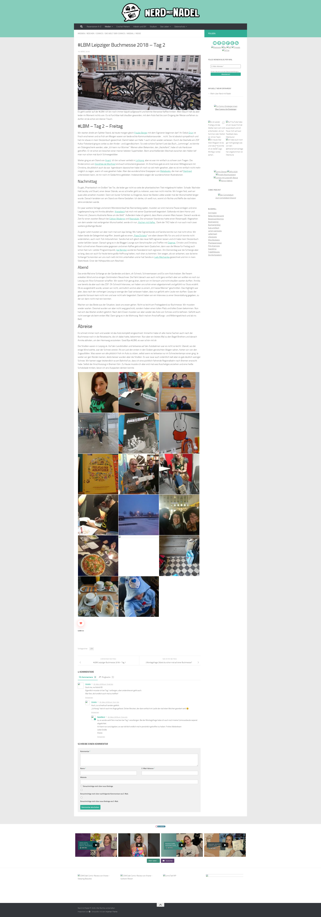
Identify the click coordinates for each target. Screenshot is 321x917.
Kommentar (85, 751)
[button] (98, 392)
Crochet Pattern (123, 26)
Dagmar (171, 242)
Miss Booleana (214, 240)
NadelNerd (101, 717)
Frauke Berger (140, 132)
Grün (190, 132)
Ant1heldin (212, 213)
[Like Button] (81, 623)
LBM (91, 649)
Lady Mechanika (162, 257)
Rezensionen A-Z (94, 26)
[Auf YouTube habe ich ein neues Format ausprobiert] (234, 129)
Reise (138, 33)
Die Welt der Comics (115, 33)
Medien (108, 26)
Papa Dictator (140, 235)
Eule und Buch (213, 228)
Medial (130, 33)
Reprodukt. (134, 218)
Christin (88, 684)
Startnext (187, 171)
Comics (99, 33)
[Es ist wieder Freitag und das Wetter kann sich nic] (216, 129)
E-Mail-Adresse (148, 768)
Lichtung (140, 160)
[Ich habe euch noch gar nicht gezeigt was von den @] (234, 147)
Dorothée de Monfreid (105, 164)
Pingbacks (107, 677)
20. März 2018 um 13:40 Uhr (103, 684)
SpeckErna (212, 249)
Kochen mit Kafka (146, 222)
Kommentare (89, 677)
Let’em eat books (215, 231)
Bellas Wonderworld (216, 216)
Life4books (212, 237)
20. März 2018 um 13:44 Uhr (118, 717)
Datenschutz (179, 26)
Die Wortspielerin (215, 255)
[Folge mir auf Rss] (242, 34)
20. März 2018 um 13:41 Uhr (109, 702)
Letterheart (212, 234)
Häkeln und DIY (139, 26)
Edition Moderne (117, 218)
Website (83, 777)
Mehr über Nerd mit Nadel (220, 93)
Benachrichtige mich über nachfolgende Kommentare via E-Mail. (104, 794)
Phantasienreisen (215, 243)
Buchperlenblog (214, 225)
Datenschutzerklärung (231, 71)
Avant (108, 160)
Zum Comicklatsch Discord (226, 198)
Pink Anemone (214, 246)
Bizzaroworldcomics (216, 219)
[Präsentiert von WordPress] (89, 911)
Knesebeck (120, 211)
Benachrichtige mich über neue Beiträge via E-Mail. (99, 801)
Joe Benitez (121, 250)
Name (83, 768)
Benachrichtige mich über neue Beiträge (98, 786)
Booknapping (213, 222)
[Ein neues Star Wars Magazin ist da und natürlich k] (216, 147)
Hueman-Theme (111, 912)
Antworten (89, 698)
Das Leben (164, 26)
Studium (153, 26)
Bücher (90, 33)
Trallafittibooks (214, 252)
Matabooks (165, 171)
